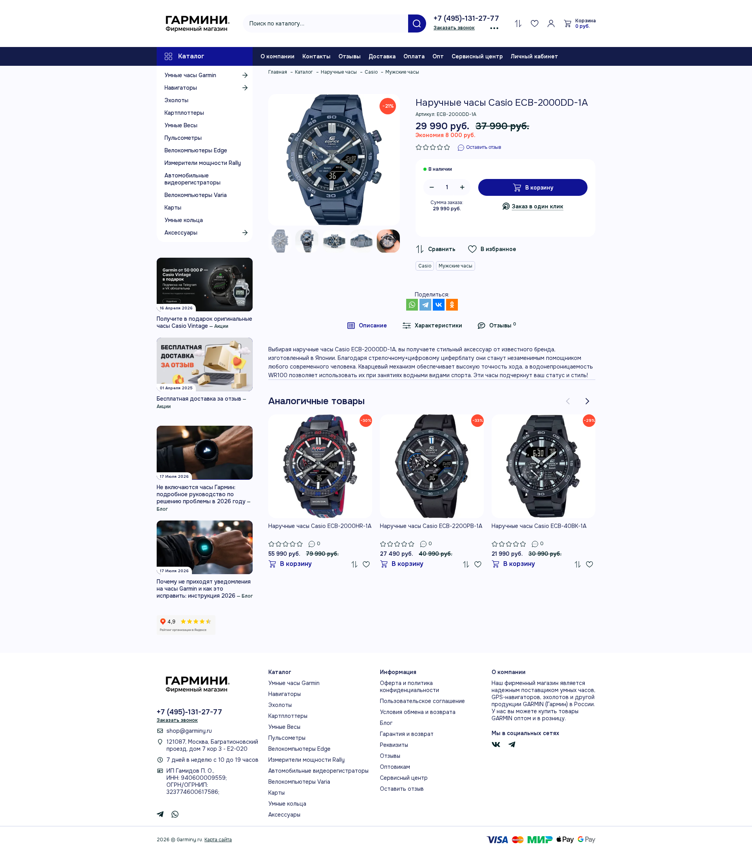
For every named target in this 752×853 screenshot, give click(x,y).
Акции (221, 326)
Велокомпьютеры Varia (195, 195)
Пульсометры (183, 137)
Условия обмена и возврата (418, 712)
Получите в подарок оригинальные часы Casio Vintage (204, 322)
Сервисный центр (477, 56)
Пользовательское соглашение (422, 701)
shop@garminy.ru (189, 730)
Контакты (316, 56)
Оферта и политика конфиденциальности (409, 687)
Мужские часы (455, 266)
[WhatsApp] (412, 305)
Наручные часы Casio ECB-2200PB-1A (431, 526)
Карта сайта (218, 840)
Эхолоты (176, 100)
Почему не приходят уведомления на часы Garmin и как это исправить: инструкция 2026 (204, 588)
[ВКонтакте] (439, 305)
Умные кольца (183, 220)
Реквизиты (394, 744)
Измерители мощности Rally (202, 162)
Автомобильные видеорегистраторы (192, 179)
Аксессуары (180, 232)
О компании (277, 56)
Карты (172, 207)
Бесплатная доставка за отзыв (199, 398)
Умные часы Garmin (190, 75)
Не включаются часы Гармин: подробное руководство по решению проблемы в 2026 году (201, 494)
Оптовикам (395, 766)
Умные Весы (180, 125)
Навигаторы (180, 87)
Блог (162, 509)
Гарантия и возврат (407, 733)
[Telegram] (425, 305)
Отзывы (349, 56)
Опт (438, 56)
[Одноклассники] (452, 305)
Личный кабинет (534, 56)
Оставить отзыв (402, 788)
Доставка (382, 56)
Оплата (414, 56)
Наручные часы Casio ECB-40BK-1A (539, 526)
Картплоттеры (184, 112)
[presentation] (568, 401)
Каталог (191, 56)
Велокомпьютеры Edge (195, 150)
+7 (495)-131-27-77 (466, 18)
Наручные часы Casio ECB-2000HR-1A (319, 526)
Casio (424, 266)
